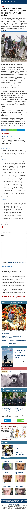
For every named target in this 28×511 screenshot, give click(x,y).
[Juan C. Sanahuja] (7, 491)
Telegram (21, 129)
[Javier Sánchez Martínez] (7, 478)
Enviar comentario (7, 266)
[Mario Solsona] (7, 466)
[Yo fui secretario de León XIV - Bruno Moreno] (14, 433)
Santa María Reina (6, 333)
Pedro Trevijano (19, 461)
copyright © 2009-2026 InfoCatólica (14, 503)
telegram (17, 504)
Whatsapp (13, 129)
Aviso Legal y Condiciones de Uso (16, 501)
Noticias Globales (6, 486)
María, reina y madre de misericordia (11, 343)
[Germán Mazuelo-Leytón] (21, 491)
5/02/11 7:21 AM (4, 30)
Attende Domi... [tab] (18, 371)
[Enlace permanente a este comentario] (2, 136)
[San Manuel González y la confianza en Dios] (14, 380)
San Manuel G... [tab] (4, 371)
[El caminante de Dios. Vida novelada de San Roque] (7, 357)
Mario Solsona (5, 461)
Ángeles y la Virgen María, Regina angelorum (14, 340)
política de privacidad (13, 262)
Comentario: (4, 241)
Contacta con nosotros (11, 500)
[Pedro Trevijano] (21, 466)
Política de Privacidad (19, 500)
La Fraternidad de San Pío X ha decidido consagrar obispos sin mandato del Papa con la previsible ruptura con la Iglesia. (13, 410)
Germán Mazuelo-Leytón (20, 496)
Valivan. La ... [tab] (11, 371)
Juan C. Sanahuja (5, 496)
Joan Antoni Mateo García (20, 482)
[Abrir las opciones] (2, 2)
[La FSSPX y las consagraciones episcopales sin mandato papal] (14, 398)
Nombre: (3, 230)
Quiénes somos (3, 500)
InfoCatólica (9, 2)
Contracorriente (19, 486)
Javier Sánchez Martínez (7, 482)
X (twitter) (10, 504)
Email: (3, 235)
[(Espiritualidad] (7, 449)
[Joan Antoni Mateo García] (21, 478)
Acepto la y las (14, 263)
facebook (14, 504)
